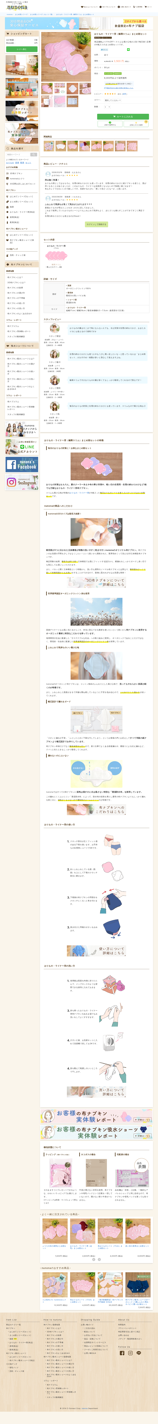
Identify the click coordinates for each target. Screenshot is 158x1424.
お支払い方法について (93, 1335)
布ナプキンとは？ (15, 277)
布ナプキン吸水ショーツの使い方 (21, 372)
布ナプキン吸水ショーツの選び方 (21, 365)
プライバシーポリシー (127, 1328)
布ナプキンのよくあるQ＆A (19, 313)
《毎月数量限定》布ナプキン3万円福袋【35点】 (110, 1301)
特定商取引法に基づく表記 (129, 1332)
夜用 (22, 163)
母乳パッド (14, 1367)
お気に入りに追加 (138, 123)
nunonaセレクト (17, 178)
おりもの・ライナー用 (79, 493)
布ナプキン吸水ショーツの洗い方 (21, 380)
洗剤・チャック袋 (17, 255)
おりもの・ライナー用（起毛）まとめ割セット (81, 1247)
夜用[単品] (14, 222)
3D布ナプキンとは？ (16, 282)
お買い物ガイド (124, 6)
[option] (66, 57)
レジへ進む (22, 49)
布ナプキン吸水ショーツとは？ (21, 358)
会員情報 (138, 6)
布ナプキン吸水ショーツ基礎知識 (57, 1357)
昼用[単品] (14, 217)
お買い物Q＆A (90, 1353)
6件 (124, 94)
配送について (89, 1332)
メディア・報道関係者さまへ (130, 1339)
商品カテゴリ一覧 (13, 1325)
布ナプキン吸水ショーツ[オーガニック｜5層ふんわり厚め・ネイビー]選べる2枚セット (137, 1302)
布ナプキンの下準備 (16, 298)
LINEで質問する (110, 125)
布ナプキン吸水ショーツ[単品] (22, 241)
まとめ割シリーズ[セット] (21, 201)
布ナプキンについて (107, 6)
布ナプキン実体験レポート (19, 331)
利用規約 (122, 1325)
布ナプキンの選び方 (16, 293)
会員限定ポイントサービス (95, 1342)
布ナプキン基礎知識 (52, 1325)
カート (148, 6)
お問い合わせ (123, 1335)
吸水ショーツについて (89, 6)
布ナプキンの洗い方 (16, 308)
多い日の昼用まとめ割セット (137, 1246)
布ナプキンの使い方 (16, 303)
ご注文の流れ (89, 1328)
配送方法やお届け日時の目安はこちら (120, 88)
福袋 (12, 207)
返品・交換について (92, 1339)
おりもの (10, 163)
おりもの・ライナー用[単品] (22, 212)
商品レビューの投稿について (96, 1346)
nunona (85, 1408)
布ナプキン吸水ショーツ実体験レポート (21, 408)
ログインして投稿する (96, 224)
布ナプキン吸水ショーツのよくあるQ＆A (21, 387)
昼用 (17, 163)
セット (28, 163)
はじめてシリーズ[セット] (21, 196)
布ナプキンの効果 (15, 287)
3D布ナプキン (16, 173)
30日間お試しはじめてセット (23, 184)
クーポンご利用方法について (96, 1349)
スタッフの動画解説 (16, 336)
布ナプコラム (13, 326)
